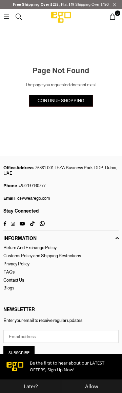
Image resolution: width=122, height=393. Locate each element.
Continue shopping (61, 100)
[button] (112, 16)
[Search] (19, 16)
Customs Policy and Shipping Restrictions (42, 255)
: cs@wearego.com (32, 198)
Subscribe (18, 353)
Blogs (8, 287)
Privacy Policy (16, 263)
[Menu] (6, 16)
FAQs (9, 272)
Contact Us (13, 280)
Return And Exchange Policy (30, 247)
